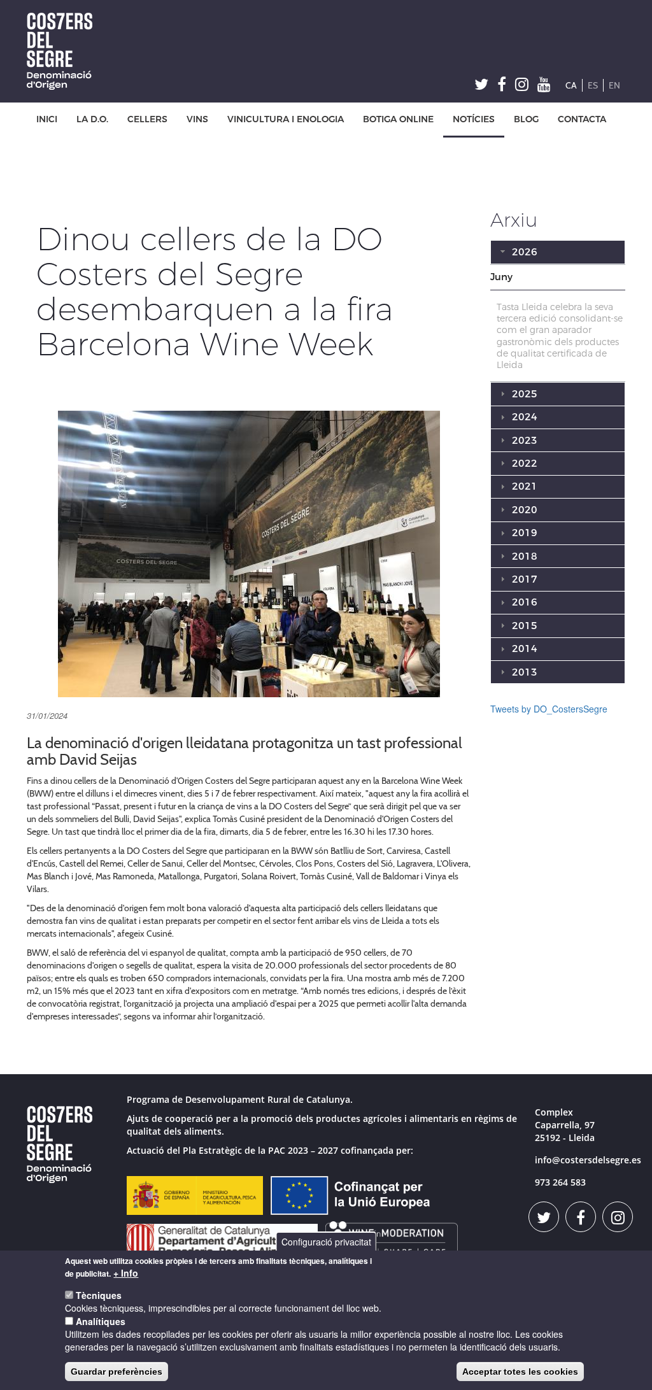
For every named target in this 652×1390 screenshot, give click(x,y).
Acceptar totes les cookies (520, 1371)
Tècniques (99, 1295)
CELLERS (147, 119)
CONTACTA (582, 119)
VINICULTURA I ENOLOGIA (285, 119)
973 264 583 (560, 1182)
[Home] (64, 51)
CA (571, 85)
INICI (46, 119)
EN (614, 85)
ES (593, 85)
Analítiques (100, 1321)
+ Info (125, 1272)
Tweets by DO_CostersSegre (548, 708)
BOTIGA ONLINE (398, 119)
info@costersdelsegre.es (588, 1160)
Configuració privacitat (326, 1241)
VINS (197, 119)
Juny (501, 277)
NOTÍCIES (474, 119)
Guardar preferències (116, 1371)
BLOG (526, 119)
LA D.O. (92, 119)
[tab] (558, 277)
